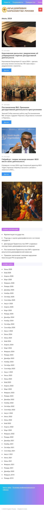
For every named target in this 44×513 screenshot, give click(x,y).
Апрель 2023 (8, 386)
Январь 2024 (8, 355)
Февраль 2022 (9, 433)
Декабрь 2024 (9, 317)
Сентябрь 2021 (9, 451)
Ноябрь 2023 (8, 362)
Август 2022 (8, 413)
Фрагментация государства (14, 234)
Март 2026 (8, 279)
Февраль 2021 (9, 464)
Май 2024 (7, 341)
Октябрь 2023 (9, 365)
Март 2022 (8, 430)
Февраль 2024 (9, 351)
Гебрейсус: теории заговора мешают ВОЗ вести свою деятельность (20, 160)
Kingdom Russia (18, 9)
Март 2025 (8, 310)
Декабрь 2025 (9, 290)
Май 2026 (7, 272)
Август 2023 (8, 372)
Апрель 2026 (8, 276)
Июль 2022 (8, 416)
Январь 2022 (8, 437)
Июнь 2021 (8, 461)
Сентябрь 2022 (9, 409)
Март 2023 (8, 389)
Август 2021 (8, 454)
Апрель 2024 (8, 344)
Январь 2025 (8, 314)
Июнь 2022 (8, 420)
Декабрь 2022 (9, 399)
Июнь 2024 (8, 338)
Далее (6, 70)
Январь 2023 (8, 396)
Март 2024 (8, 348)
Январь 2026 (8, 286)
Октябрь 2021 (9, 447)
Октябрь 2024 (9, 324)
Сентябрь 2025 (9, 300)
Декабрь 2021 (9, 440)
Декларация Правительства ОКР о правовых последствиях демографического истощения (19, 245)
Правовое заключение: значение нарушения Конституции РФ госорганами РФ (19, 256)
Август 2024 (8, 331)
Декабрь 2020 (9, 471)
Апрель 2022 (8, 427)
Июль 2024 (8, 334)
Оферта (5, 490)
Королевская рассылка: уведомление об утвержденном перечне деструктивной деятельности (20, 55)
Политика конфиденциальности (23, 487)
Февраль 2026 (9, 283)
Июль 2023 (8, 375)
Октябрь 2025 (9, 296)
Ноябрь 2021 (8, 444)
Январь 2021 (8, 468)
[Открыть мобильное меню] (40, 9)
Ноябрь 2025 (8, 293)
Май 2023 (7, 382)
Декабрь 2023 (9, 358)
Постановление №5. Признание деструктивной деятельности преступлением (22, 108)
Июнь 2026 (8, 269)
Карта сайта (7, 487)
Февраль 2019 (9, 475)
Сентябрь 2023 (9, 368)
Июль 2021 (8, 457)
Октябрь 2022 (9, 406)
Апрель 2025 (8, 307)
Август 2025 (8, 303)
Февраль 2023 (9, 392)
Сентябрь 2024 (9, 327)
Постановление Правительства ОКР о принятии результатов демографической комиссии (20, 250)
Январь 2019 (8, 478)
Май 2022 (7, 423)
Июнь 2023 (8, 379)
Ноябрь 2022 (8, 403)
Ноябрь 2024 (8, 320)
